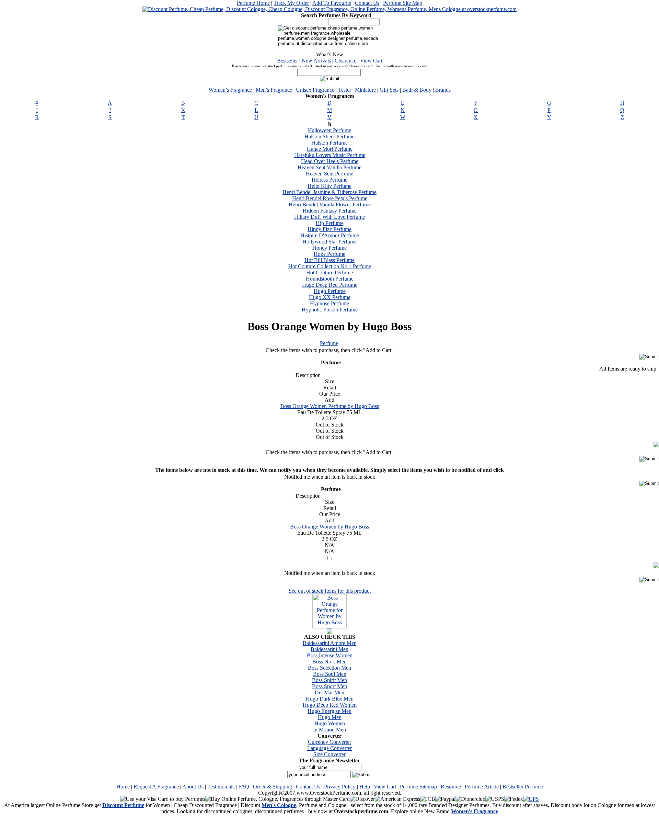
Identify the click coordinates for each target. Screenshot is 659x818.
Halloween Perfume (329, 130)
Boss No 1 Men (329, 661)
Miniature (365, 90)
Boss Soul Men (329, 674)
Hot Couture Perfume (329, 272)
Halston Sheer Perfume (329, 136)
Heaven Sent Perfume (329, 174)
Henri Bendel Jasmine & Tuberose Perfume (329, 192)
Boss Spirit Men (329, 680)
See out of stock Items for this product (330, 591)
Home (123, 786)
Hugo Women (329, 723)
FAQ (243, 786)
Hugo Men (330, 717)
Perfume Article (482, 786)
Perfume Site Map (402, 3)
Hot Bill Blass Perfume (329, 260)
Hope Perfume (329, 254)
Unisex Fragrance (315, 90)
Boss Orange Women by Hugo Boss (329, 527)
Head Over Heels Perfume (329, 161)
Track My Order (291, 3)
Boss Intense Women (329, 655)
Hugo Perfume (330, 291)
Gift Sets (389, 90)
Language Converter (329, 748)
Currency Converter (329, 742)
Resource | (453, 786)
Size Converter (329, 754)
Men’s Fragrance (274, 90)
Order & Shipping (272, 786)
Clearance (346, 61)
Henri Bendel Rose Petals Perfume (329, 198)
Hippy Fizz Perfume (329, 229)
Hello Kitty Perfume (329, 186)
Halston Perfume (329, 143)
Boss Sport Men (329, 686)
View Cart (371, 61)
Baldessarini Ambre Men (330, 643)
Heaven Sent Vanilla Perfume (329, 167)
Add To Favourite (331, 3)
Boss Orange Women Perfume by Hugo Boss (329, 406)
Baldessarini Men (329, 649)
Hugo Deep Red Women (330, 705)
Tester (344, 90)
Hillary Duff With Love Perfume (329, 217)
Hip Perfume (330, 223)
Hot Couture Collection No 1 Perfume (329, 266)
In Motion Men (329, 729)
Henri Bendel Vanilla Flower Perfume (330, 204)
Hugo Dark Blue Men (330, 699)
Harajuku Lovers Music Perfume (329, 155)
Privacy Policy (340, 786)
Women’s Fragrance (230, 90)
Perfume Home (253, 3)
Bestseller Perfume (522, 786)
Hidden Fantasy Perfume (330, 211)
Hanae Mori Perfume (329, 149)
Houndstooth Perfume (330, 279)
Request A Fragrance (156, 786)
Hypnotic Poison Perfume (330, 310)
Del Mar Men (329, 692)
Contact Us (367, 3)
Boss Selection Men (329, 668)
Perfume (329, 343)
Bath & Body (416, 90)
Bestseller (287, 61)
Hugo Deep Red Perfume (329, 285)
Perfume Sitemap (418, 786)
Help (364, 786)
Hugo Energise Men (329, 711)
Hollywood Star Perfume (329, 242)
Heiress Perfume (329, 180)
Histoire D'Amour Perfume (329, 235)
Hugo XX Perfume (329, 297)
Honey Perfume (329, 248)
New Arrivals (317, 61)
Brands (443, 90)
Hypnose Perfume (329, 303)
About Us (193, 786)
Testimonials (220, 786)
